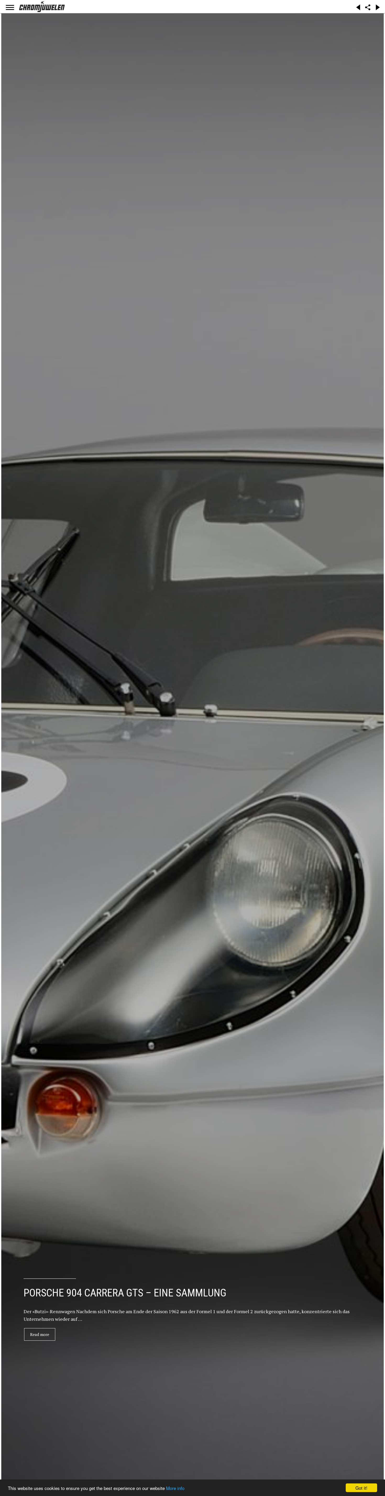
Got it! (361, 1487)
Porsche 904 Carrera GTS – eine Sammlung (125, 1293)
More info (175, 1488)
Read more (39, 1334)
